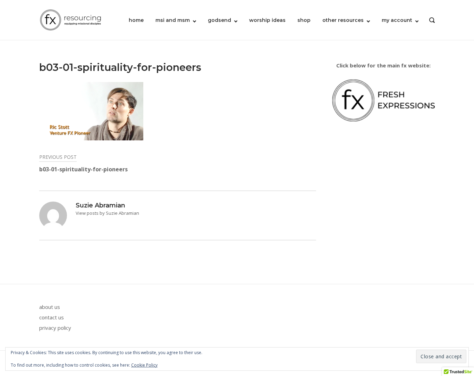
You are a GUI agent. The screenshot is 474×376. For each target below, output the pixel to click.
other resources (343, 20)
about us (49, 306)
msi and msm (172, 20)
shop (304, 20)
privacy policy (55, 327)
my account (397, 20)
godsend (219, 20)
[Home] (70, 19)
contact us (51, 317)
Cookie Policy (144, 365)
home (136, 20)
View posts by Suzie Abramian (107, 213)
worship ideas (267, 20)
